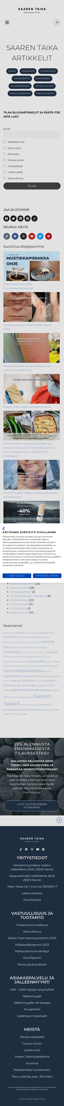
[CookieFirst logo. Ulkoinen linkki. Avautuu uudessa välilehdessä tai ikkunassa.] (4, 528)
